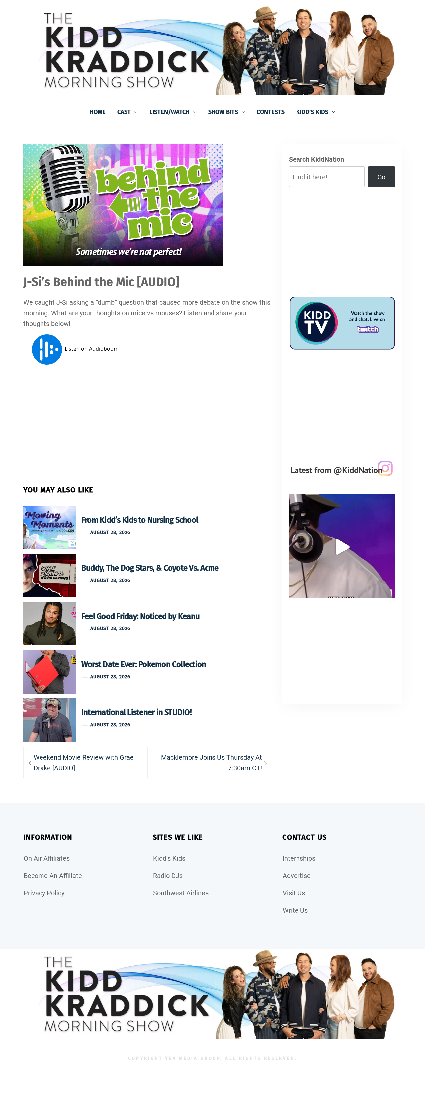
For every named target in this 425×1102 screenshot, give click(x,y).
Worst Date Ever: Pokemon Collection (143, 664)
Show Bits (223, 112)
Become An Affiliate (53, 876)
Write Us (295, 910)
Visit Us (294, 893)
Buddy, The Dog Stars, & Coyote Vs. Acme (149, 568)
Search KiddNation (316, 159)
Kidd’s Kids (312, 112)
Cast (124, 112)
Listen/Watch (169, 112)
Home (98, 112)
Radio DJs (168, 876)
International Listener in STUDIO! (136, 712)
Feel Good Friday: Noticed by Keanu (140, 616)
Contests (271, 112)
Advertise (297, 876)
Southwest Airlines (181, 893)
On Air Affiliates (47, 858)
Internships (299, 858)
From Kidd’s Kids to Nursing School (139, 520)
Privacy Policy (44, 893)
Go (381, 177)
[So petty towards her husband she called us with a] (342, 547)
